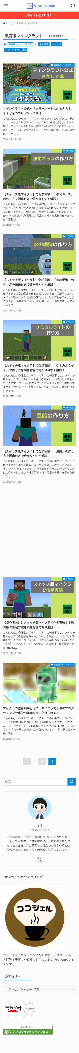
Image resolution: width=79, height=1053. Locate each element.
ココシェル (63, 955)
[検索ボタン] (73, 6)
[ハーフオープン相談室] (39, 6)
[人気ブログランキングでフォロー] (28, 1033)
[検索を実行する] (71, 782)
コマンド (56, 44)
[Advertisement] (39, 530)
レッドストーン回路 (15, 49)
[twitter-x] (39, 859)
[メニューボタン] (6, 6)
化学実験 (43, 44)
